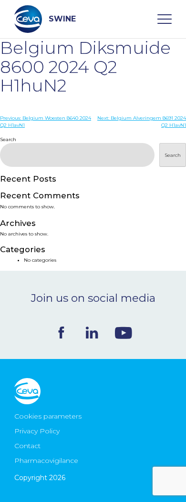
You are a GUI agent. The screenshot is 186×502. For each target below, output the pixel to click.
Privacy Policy (37, 431)
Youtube (123, 332)
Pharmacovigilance (46, 460)
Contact (27, 445)
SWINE (62, 18)
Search (8, 139)
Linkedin (92, 332)
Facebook (61, 332)
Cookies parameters (48, 416)
